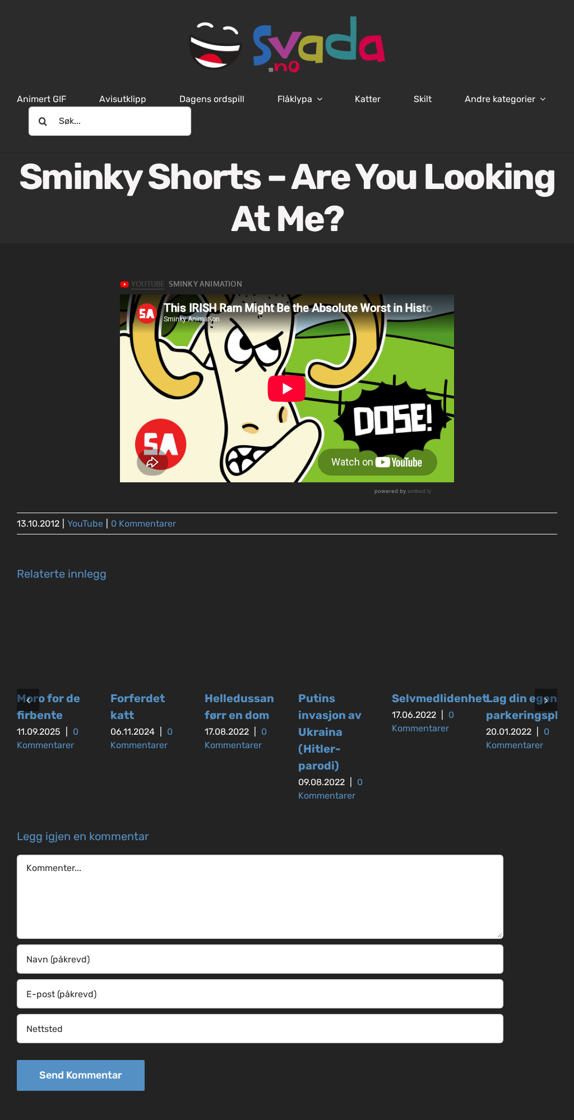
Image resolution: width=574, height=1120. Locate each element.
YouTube (85, 523)
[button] (28, 700)
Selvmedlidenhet (439, 698)
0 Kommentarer (143, 523)
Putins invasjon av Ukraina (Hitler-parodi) (329, 732)
